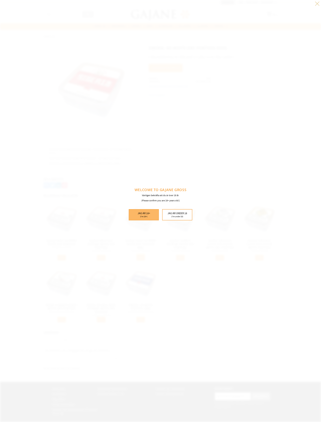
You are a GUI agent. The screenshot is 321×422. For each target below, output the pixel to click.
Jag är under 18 (177, 215)
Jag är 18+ (144, 215)
